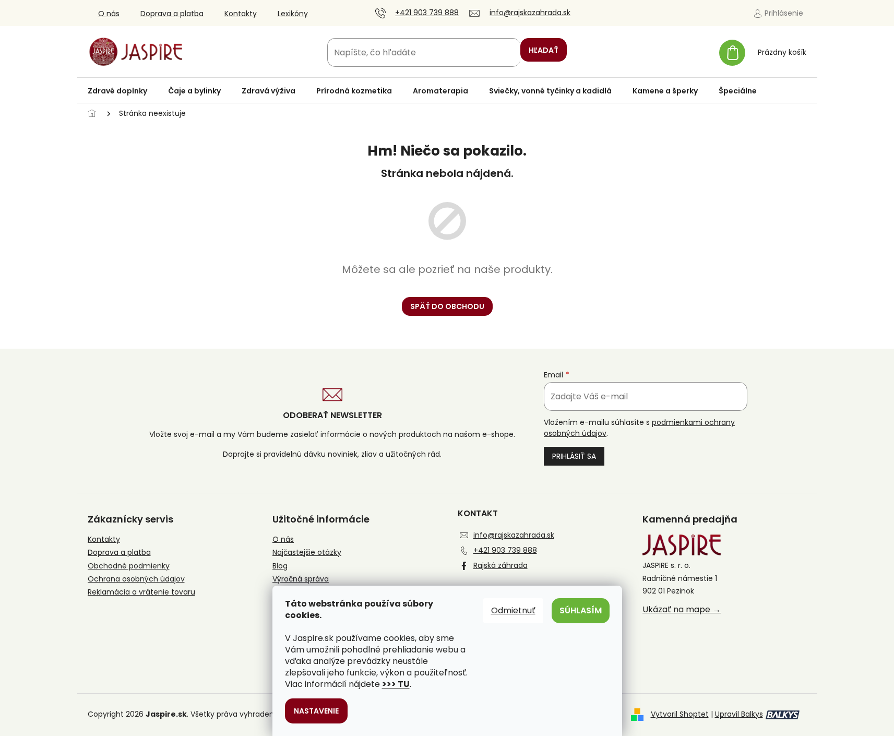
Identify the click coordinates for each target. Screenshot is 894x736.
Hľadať (543, 50)
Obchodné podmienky (129, 566)
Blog (280, 566)
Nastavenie (316, 711)
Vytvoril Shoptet (680, 714)
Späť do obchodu (447, 306)
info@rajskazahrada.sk (513, 535)
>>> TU (396, 684)
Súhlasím (580, 610)
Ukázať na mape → (681, 609)
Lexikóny (293, 13)
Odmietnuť (513, 610)
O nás (109, 13)
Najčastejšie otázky (306, 552)
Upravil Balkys (739, 714)
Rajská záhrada (500, 565)
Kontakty (240, 13)
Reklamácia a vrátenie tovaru (141, 592)
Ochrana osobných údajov (136, 579)
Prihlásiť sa (574, 456)
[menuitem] (117, 91)
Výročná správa (300, 579)
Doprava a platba (172, 13)
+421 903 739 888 (505, 550)
